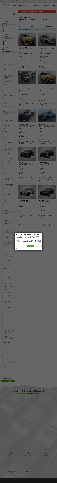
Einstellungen (38, 245)
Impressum (28, 248)
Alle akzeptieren (31, 245)
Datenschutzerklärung (20, 248)
